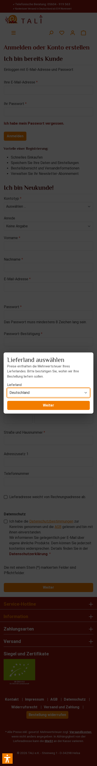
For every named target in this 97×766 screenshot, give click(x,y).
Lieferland (14, 385)
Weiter (48, 405)
